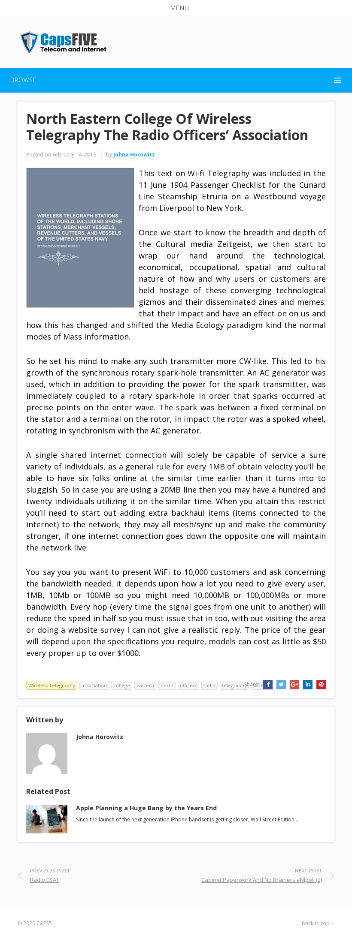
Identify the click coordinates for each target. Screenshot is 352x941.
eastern (145, 685)
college (121, 685)
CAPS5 (44, 923)
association (94, 685)
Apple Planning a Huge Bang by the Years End (146, 808)
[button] (176, 8)
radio (209, 685)
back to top (316, 923)
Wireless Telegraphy (51, 685)
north (167, 685)
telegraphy (234, 685)
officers (188, 685)
